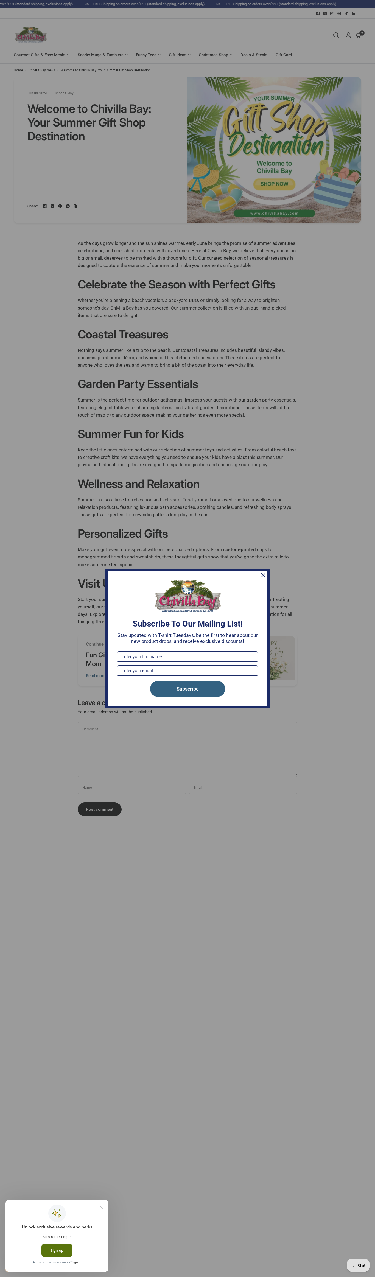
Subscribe (188, 689)
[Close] (263, 575)
